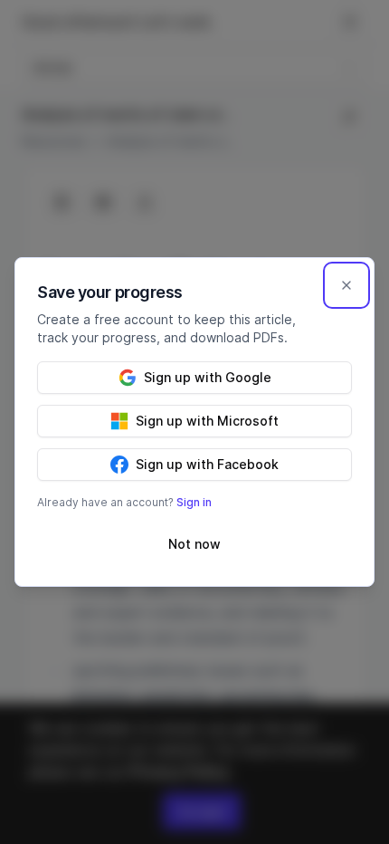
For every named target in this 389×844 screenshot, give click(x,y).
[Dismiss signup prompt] (346, 285)
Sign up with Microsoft (207, 420)
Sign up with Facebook (207, 464)
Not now (194, 543)
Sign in (194, 502)
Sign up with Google (207, 377)
